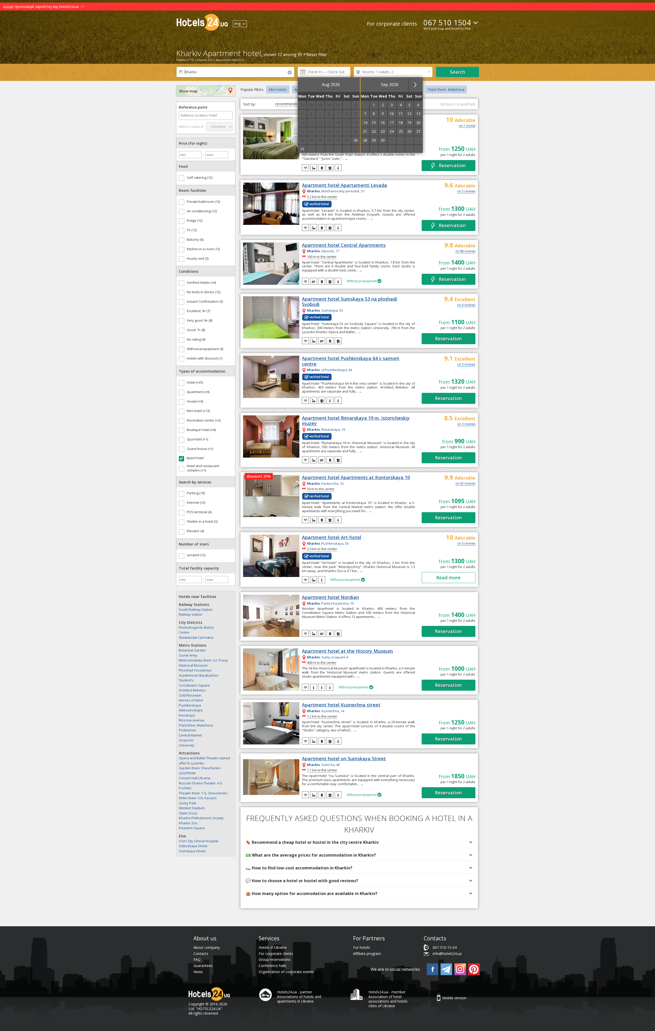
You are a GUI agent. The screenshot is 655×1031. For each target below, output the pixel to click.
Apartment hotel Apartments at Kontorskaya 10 (356, 477)
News (198, 971)
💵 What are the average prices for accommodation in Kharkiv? (311, 855)
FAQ (197, 959)
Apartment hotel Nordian (330, 597)
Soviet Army (188, 655)
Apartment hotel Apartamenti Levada (344, 185)
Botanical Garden (192, 650)
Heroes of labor (191, 700)
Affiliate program (367, 953)
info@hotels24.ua (447, 953)
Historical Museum (193, 665)
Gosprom (186, 740)
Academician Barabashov (199, 675)
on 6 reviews (466, 305)
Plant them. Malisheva (196, 725)
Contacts (200, 953)
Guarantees (203, 965)
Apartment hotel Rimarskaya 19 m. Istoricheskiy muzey (356, 420)
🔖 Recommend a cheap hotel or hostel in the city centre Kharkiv (312, 842)
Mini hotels (278, 89)
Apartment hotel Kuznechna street (341, 705)
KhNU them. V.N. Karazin (197, 798)
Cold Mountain (190, 695)
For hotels (361, 947)
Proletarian (187, 730)
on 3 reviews (466, 364)
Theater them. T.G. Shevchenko (203, 793)
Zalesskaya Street (193, 846)
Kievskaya (187, 715)
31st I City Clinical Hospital (198, 841)
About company (206, 947)
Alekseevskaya (191, 710)
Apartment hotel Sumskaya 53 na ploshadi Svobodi (349, 301)
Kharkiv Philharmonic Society (201, 818)
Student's (186, 680)
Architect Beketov (192, 690)
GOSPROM (187, 773)
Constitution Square (194, 685)
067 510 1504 (447, 22)
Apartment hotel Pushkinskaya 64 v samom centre (350, 361)
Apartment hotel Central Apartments (344, 245)
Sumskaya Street (192, 851)
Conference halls (272, 965)
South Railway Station (196, 609)
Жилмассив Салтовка (196, 637)
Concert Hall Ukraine (195, 778)
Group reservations (274, 959)
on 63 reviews (465, 484)
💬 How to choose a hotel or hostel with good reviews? (302, 880)
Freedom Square (192, 828)
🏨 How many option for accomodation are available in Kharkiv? (311, 893)
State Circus (188, 813)
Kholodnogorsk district (196, 627)
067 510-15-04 (445, 947)
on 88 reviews (465, 251)
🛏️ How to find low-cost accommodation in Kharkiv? (299, 868)
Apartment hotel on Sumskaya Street (344, 759)
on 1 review (467, 126)
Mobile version (454, 997)
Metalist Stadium (192, 808)
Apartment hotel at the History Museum (347, 651)
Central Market (190, 735)
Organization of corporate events (286, 971)
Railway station (190, 614)
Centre (184, 632)
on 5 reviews (466, 191)
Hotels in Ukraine (273, 947)
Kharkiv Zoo (188, 823)
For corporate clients (392, 23)
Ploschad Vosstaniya (195, 670)
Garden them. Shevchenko (200, 768)
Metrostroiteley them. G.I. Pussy (203, 660)
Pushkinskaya (190, 705)
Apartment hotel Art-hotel (331, 537)
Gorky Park (187, 803)
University (186, 745)
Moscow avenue (191, 720)
